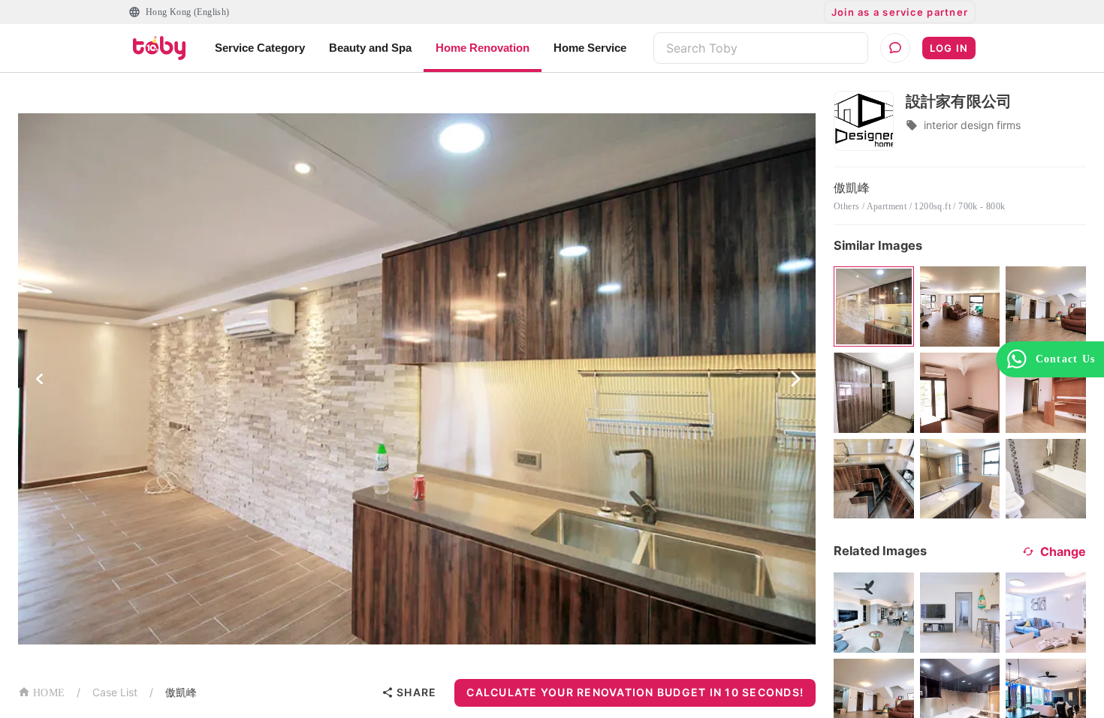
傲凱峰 (181, 692)
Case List (114, 692)
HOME (49, 692)
